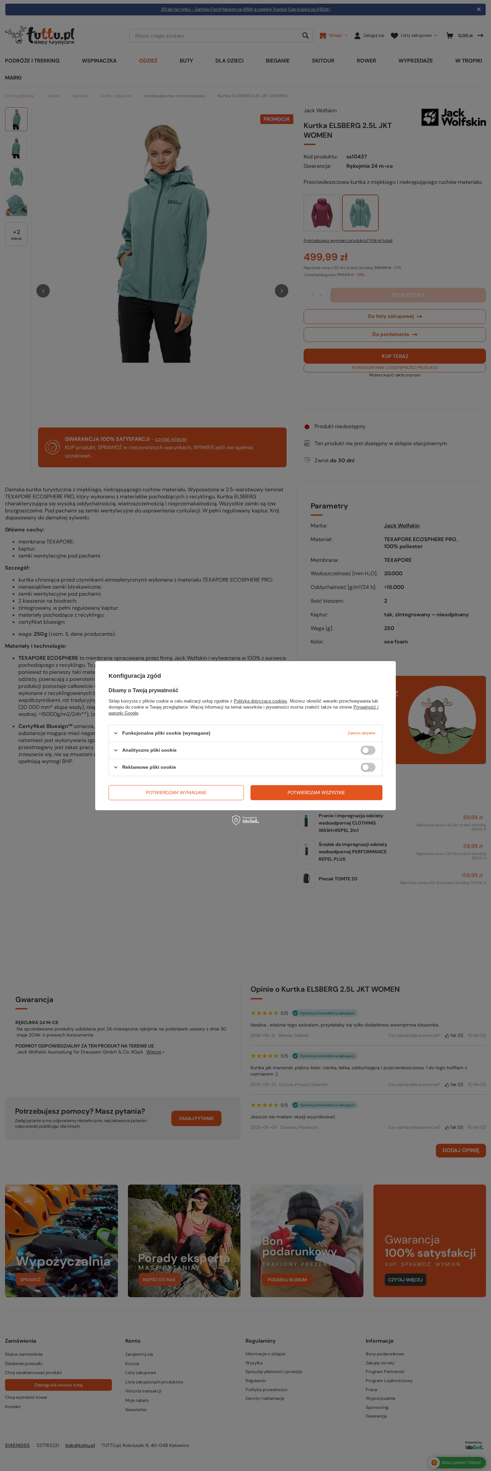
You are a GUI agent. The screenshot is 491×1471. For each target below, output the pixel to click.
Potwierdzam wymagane (176, 792)
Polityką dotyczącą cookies (260, 700)
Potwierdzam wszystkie (316, 792)
